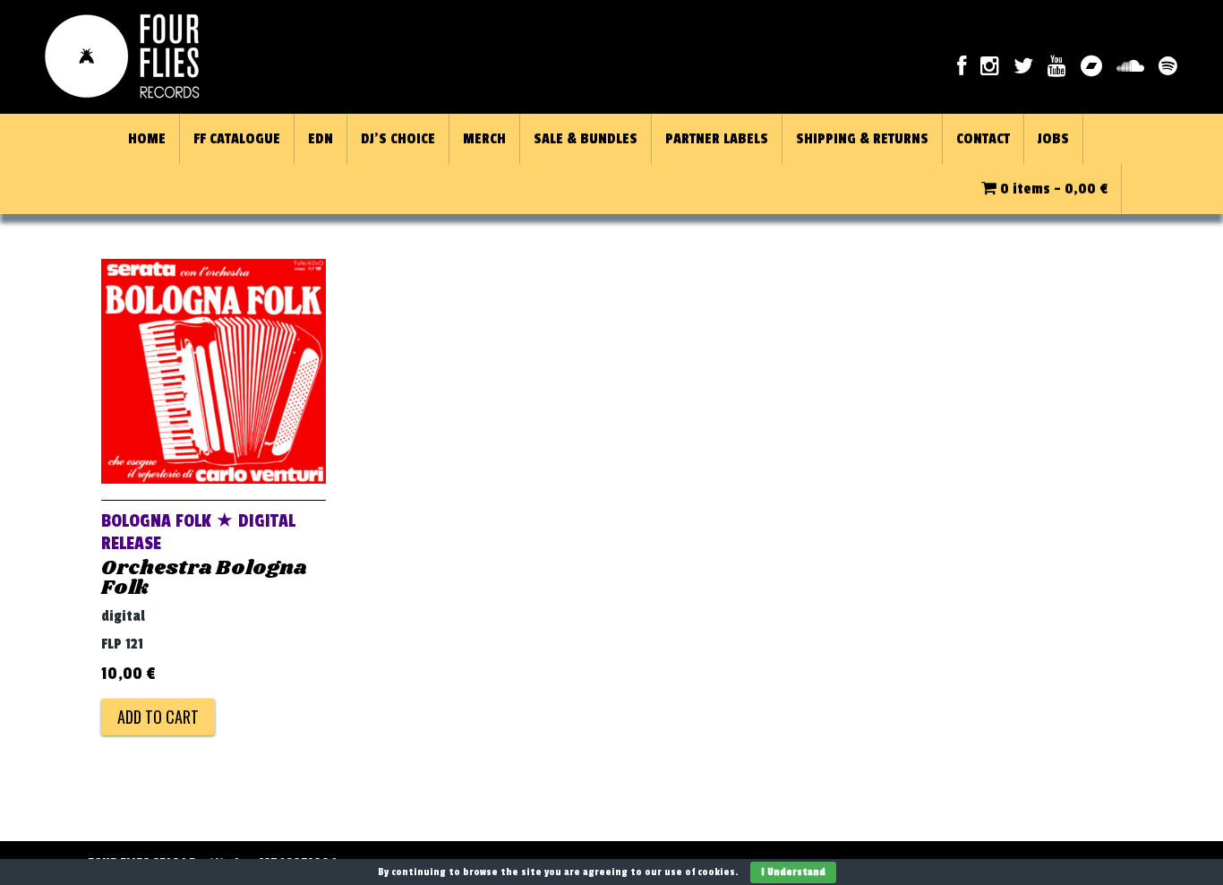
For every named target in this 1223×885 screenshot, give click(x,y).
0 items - (1052, 189)
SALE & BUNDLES (585, 139)
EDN (320, 139)
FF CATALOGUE (236, 139)
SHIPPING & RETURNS (862, 139)
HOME (147, 139)
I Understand (793, 872)
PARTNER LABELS (716, 139)
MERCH (484, 139)
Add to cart (158, 716)
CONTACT (983, 139)
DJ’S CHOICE (398, 139)
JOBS (1053, 139)
